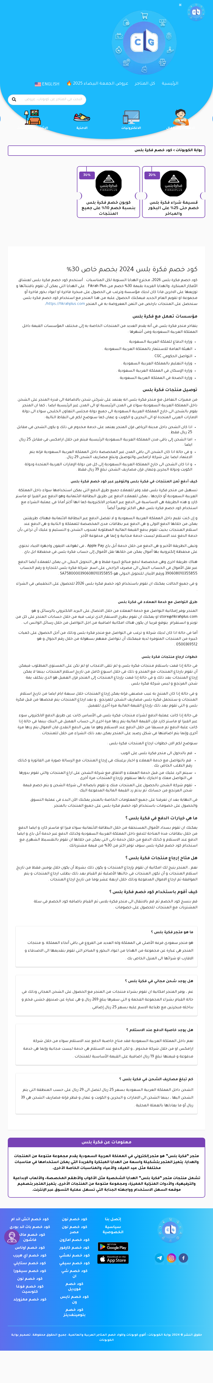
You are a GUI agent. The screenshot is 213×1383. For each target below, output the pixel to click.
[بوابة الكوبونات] (196, 12)
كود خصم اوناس (30, 1248)
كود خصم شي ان (74, 1274)
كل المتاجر (145, 84)
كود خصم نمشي (74, 1256)
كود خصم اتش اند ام (30, 1220)
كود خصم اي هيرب (29, 1256)
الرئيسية (170, 84)
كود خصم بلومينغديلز (74, 1313)
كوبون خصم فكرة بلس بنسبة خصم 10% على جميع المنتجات (109, 209)
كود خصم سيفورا (30, 1271)
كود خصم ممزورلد (29, 1300)
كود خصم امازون (74, 1240)
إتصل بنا (113, 1220)
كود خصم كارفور (74, 1248)
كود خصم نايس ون (74, 1300)
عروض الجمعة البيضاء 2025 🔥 (97, 84)
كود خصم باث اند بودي (30, 1227)
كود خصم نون (74, 1220)
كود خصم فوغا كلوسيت (30, 1289)
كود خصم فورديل (74, 1287)
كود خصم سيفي (74, 1264)
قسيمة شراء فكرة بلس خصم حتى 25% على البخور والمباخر (174, 209)
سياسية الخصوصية (113, 1230)
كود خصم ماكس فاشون (30, 1237)
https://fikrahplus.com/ (65, 304)
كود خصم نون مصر (74, 1230)
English (50, 84)
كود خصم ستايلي (30, 1264)
